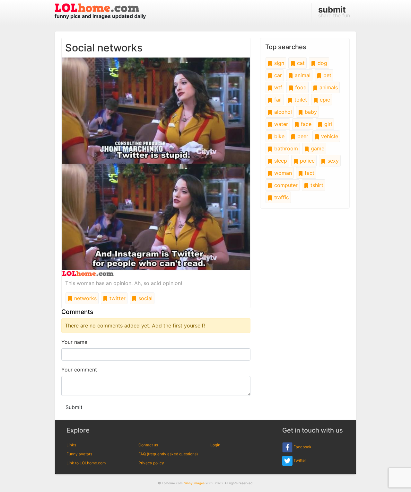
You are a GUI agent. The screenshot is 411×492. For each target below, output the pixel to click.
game (316, 148)
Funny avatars (79, 454)
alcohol (282, 112)
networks (85, 298)
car (277, 75)
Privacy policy (151, 463)
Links (71, 445)
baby (310, 112)
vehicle (328, 136)
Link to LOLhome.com (86, 463)
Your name (74, 342)
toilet (300, 99)
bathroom (285, 148)
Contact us (148, 445)
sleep (280, 160)
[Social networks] (156, 166)
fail (277, 99)
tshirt (316, 185)
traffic (281, 197)
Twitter (299, 460)
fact (308, 173)
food (300, 87)
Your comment (79, 369)
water (280, 124)
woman (282, 173)
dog (321, 63)
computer (285, 185)
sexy (332, 160)
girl (327, 124)
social (145, 298)
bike (278, 136)
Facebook (302, 446)
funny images (194, 483)
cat (300, 63)
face (305, 124)
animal (301, 75)
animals (328, 87)
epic (324, 99)
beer (302, 136)
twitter (117, 298)
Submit (74, 407)
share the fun (334, 11)
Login (215, 445)
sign (278, 63)
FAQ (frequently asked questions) (168, 454)
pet (326, 75)
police (306, 160)
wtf (277, 87)
